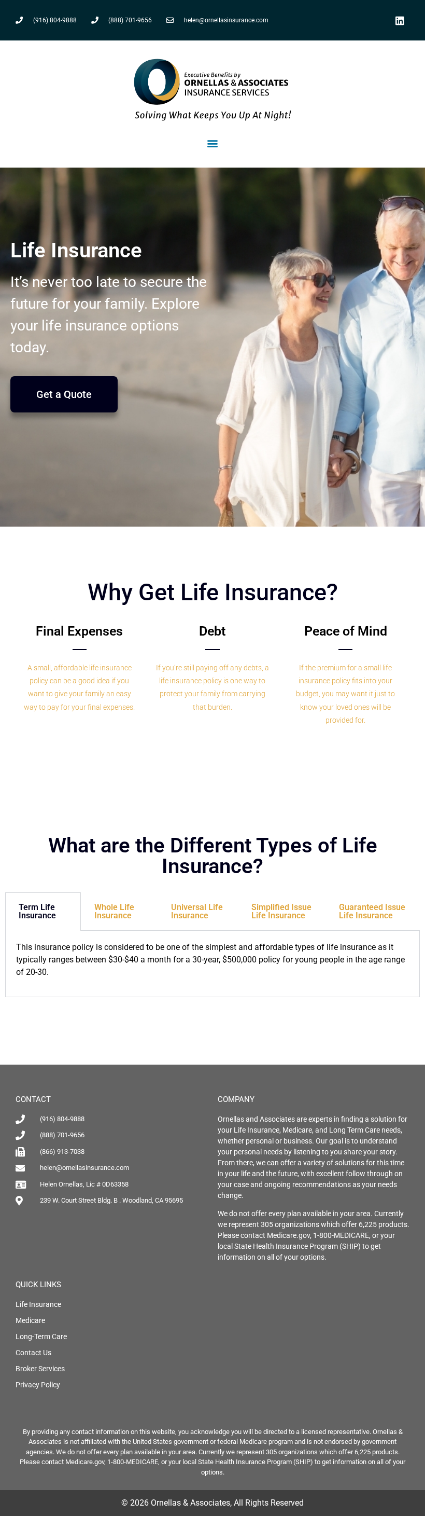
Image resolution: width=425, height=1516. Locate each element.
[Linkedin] (399, 20)
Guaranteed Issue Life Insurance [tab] (372, 911)
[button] (212, 143)
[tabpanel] (212, 964)
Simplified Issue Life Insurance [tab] (281, 911)
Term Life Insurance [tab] (37, 911)
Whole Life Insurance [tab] (114, 911)
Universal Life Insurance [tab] (197, 911)
